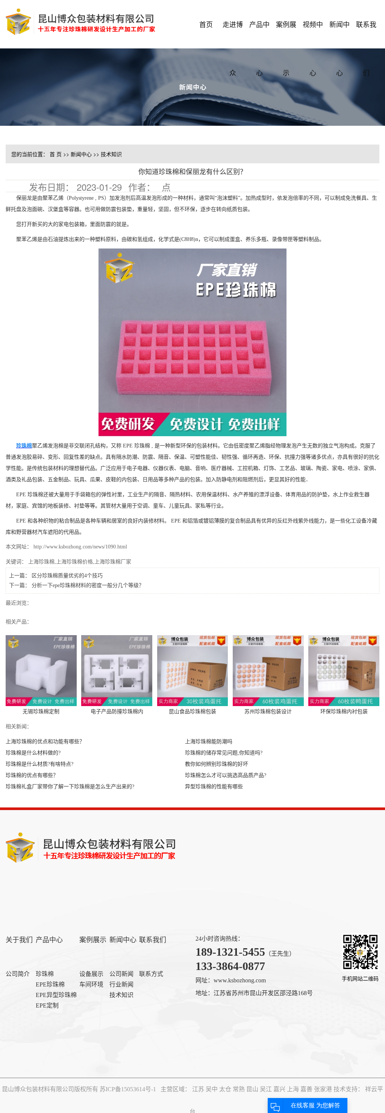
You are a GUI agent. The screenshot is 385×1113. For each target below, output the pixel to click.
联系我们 (366, 33)
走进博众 (233, 33)
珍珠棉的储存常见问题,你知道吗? (223, 753)
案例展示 (286, 33)
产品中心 (259, 33)
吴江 (266, 1089)
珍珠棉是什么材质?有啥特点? (39, 764)
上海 (293, 1089)
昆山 (253, 1089)
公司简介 (18, 974)
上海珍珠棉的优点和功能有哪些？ (45, 741)
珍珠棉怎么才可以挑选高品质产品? (225, 775)
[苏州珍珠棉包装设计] (268, 669)
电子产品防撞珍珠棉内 (117, 711)
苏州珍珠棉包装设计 (268, 711)
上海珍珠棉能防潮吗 (208, 741)
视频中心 (313, 33)
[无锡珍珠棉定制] (41, 669)
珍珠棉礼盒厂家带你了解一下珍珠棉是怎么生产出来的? (70, 786)
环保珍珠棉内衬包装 (344, 711)
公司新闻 (121, 974)
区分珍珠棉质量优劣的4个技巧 (67, 575)
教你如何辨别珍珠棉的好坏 (216, 764)
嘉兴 (280, 1089)
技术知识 (111, 154)
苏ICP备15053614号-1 (128, 1089)
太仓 (226, 1089)
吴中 (212, 1089)
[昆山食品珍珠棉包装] (192, 669)
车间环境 (91, 984)
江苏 (199, 1089)
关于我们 (19, 940)
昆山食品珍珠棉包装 (192, 711)
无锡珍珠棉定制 (41, 711)
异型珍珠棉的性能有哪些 (214, 786)
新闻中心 (339, 33)
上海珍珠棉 (41, 562)
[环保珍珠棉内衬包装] (343, 669)
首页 (206, 24)
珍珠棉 (45, 974)
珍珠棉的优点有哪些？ (32, 775)
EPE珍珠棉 (50, 984)
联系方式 (151, 974)
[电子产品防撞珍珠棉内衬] (116, 669)
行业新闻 (121, 984)
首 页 (56, 154)
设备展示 (91, 974)
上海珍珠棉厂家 (112, 562)
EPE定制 (47, 1005)
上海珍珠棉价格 (74, 562)
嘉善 (307, 1089)
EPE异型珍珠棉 (56, 995)
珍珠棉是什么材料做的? (33, 753)
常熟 (239, 1089)
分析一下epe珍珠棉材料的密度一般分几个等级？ (88, 585)
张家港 (323, 1089)
